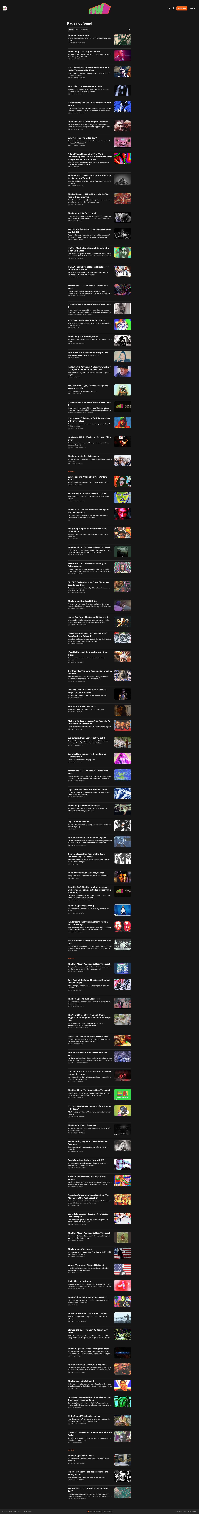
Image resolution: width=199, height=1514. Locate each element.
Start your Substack (95, 1511)
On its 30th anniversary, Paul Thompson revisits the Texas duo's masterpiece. (88, 444)
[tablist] (78, 29)
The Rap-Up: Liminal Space (81, 1456)
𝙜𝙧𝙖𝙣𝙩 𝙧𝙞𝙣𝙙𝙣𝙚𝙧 (80, 1116)
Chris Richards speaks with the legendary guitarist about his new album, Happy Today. (89, 1439)
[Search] (169, 8)
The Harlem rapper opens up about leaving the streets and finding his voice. (89, 425)
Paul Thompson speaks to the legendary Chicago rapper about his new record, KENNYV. (88, 1221)
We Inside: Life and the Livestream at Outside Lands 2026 (89, 230)
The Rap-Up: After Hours (80, 1249)
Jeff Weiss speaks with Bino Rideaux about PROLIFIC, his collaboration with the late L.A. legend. (88, 273)
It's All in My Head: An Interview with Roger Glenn (88, 653)
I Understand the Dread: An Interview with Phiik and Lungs (88, 923)
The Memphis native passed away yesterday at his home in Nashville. (89, 1148)
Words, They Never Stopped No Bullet (86, 1265)
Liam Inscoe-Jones (79, 681)
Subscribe (182, 8)
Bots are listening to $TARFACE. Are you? (82, 391)
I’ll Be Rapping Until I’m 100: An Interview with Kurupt (89, 104)
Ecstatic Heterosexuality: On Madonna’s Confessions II (87, 755)
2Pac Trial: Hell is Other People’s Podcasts (88, 121)
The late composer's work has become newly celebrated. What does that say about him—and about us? (88, 678)
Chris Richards (77, 1442)
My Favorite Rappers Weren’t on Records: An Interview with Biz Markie (89, 722)
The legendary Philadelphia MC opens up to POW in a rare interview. (88, 535)
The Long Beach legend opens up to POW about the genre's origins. (89, 373)
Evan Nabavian (78, 712)
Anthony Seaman (79, 59)
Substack (178, 1511)
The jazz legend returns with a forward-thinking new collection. (86, 659)
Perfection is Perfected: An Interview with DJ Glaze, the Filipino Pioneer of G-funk (89, 368)
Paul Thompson (78, 185)
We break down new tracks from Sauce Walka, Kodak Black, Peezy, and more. (89, 1003)
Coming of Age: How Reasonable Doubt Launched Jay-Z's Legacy (86, 855)
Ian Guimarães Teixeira (80, 1027)
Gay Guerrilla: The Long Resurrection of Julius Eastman (90, 672)
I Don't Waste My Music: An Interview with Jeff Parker (90, 1433)
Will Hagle (77, 327)
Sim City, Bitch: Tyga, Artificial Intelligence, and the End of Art (88, 387)
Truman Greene (78, 1186)
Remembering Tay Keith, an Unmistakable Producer (87, 1142)
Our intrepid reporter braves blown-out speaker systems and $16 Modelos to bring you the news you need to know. (89, 1183)
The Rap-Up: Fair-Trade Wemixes (84, 805)
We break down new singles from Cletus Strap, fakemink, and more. (90, 340)
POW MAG (76, 277)
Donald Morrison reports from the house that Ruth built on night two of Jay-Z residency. (89, 793)
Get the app (107, 1511)
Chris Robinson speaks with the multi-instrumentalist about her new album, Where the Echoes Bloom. (89, 1040)
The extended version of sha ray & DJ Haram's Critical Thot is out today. (89, 182)
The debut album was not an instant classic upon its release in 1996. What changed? (89, 861)
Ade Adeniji (76, 377)
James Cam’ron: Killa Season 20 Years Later (89, 617)
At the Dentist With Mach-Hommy (84, 1416)
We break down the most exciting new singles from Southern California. (90, 460)
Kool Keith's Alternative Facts (82, 706)
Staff (75, 829)
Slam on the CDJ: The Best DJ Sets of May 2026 (88, 1331)
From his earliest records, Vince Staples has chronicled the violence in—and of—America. (88, 1269)
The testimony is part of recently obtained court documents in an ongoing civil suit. (89, 589)
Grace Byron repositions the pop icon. (81, 760)
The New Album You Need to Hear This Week (89, 547)
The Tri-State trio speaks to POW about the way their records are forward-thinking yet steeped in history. (89, 640)
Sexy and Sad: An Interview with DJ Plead (87, 493)
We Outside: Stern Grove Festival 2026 (86, 738)
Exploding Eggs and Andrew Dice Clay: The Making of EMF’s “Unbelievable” (88, 1196)
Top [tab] (77, 30)
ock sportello (78, 393)
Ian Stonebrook (81, 624)
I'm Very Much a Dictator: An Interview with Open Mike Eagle (88, 249)
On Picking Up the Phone (79, 1281)
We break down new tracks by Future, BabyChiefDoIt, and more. (88, 910)
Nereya (74, 950)
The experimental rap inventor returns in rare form (86, 709)
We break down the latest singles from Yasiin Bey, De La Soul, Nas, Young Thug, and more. (90, 55)
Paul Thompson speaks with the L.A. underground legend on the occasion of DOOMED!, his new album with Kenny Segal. (89, 255)
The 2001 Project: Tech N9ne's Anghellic (87, 1365)
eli (77, 1305)
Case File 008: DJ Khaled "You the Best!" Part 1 (89, 403)
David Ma (79, 729)
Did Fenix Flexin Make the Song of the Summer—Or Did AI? (90, 1107)
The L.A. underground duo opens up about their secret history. (87, 1317)
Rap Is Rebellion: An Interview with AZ (86, 1160)
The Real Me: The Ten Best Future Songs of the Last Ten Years (88, 511)
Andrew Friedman (82, 1063)
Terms (20, 1511)
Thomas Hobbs (81, 113)
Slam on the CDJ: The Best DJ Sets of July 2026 (88, 287)
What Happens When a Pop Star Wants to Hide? (87, 478)
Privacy (15, 1511)
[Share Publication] (173, 8)
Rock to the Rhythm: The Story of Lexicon (87, 1313)
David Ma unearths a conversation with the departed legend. (89, 727)
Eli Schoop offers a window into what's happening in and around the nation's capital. (88, 1301)
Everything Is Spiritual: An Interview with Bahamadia (87, 530)
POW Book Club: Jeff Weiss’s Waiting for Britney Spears (87, 564)
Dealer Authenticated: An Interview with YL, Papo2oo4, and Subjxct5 (88, 634)
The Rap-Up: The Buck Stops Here (84, 999)
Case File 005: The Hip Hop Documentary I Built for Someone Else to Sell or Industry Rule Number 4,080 (89, 890)
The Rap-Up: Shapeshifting (81, 906)
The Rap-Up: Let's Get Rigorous (83, 336)
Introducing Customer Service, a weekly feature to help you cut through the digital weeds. (89, 1237)
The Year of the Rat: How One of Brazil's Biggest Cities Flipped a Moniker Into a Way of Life (89, 1018)
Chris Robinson (81, 43)
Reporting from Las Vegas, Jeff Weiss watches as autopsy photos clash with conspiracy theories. (88, 90)
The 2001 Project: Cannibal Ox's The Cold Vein (87, 1053)
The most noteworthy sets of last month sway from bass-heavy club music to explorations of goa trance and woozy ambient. (89, 1336)
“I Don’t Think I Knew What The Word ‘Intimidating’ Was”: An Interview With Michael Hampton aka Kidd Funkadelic (90, 157)
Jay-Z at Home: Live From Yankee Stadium (88, 789)
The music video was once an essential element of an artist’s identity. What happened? (89, 142)
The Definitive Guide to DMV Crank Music (87, 1297)
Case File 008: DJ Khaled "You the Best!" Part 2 (89, 305)
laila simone (77, 1272)
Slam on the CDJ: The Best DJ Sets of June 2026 (88, 772)
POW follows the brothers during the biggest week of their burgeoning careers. (89, 74)
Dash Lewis (79, 428)
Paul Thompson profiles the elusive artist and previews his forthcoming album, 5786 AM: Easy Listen (89, 1420)
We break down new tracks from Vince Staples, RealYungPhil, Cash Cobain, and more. (90, 1253)
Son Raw (75, 864)
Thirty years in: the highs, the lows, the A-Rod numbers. (88, 876)
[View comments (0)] (84, 45)
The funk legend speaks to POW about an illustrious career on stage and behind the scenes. (89, 163)
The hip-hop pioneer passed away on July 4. (83, 355)
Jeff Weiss (79, 94)
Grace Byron (77, 762)
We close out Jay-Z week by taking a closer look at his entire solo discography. (89, 825)
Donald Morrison (78, 344)
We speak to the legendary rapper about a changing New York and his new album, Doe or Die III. (88, 1164)
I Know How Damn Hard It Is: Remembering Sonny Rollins (88, 1473)
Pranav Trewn (78, 239)
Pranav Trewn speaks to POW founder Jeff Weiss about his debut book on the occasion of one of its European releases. (89, 570)
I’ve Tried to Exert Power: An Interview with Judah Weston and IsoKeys (88, 68)
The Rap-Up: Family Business (82, 1125)
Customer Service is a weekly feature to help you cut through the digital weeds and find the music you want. (89, 551)
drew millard (80, 1372)
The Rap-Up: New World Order (82, 601)
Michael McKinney (79, 296)
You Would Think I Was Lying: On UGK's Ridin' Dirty (89, 438)
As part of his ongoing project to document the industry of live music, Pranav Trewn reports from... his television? (89, 236)
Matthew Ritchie (78, 1288)
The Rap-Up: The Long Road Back (84, 51)
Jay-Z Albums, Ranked (79, 821)
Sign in (192, 8)
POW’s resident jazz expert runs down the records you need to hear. (89, 39)
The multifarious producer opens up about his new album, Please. (89, 497)
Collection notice (27, 1511)
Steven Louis (77, 220)
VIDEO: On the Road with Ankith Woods (86, 320)
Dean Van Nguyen (81, 1321)
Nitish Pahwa (77, 1407)
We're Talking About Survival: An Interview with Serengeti (88, 1215)
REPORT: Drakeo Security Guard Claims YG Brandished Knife (88, 583)
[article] (99, 40)
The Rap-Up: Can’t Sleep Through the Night (88, 1348)
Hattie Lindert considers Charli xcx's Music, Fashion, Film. (88, 482)
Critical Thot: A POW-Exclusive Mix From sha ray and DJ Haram (89, 1072)
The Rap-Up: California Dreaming (84, 456)
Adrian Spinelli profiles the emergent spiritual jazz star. (87, 695)
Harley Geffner (78, 463)
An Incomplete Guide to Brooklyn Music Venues (87, 1177)
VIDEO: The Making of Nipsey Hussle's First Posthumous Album (88, 268)
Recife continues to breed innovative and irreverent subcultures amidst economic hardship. (86, 1024)
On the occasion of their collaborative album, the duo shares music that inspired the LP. (89, 1078)
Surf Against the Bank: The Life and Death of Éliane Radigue (89, 981)
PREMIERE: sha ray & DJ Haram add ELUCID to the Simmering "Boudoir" (89, 176)
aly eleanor (77, 990)
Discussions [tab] (84, 30)
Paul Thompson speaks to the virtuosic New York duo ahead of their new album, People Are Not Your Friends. (89, 928)
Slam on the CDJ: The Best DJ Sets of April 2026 (88, 1489)
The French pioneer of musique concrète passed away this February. (88, 987)
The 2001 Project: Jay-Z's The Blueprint (87, 838)
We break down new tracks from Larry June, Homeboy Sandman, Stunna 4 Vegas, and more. (87, 809)
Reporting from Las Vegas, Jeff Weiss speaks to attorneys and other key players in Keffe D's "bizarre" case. (90, 201)
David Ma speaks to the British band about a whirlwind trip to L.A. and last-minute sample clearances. (90, 1202)
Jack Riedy (76, 167)
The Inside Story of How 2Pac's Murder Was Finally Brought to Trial (89, 195)
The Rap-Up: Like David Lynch (82, 213)
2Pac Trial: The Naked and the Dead (85, 86)
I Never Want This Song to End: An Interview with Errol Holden (89, 419)
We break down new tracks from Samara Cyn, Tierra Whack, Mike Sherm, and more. (89, 1129)
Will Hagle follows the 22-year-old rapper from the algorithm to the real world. (90, 324)
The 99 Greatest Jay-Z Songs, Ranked (86, 873)
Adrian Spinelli (78, 698)
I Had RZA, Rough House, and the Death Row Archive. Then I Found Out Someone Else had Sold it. (89, 896)
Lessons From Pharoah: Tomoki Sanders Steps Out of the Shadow (87, 691)
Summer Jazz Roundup (79, 35)
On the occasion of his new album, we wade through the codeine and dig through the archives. (88, 516)
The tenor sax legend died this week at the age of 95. (87, 1477)
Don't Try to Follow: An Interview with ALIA (88, 1036)
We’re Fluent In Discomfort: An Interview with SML (89, 942)
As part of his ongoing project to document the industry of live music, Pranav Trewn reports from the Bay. (89, 742)
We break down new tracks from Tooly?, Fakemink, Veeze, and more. (88, 1460)
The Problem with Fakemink (81, 1381)
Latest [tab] (71, 30)
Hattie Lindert (78, 485)
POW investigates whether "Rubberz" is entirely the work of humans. (89, 1113)
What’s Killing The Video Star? (82, 138)
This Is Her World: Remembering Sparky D (88, 352)
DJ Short (76, 358)
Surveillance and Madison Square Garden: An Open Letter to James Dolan (89, 1398)
